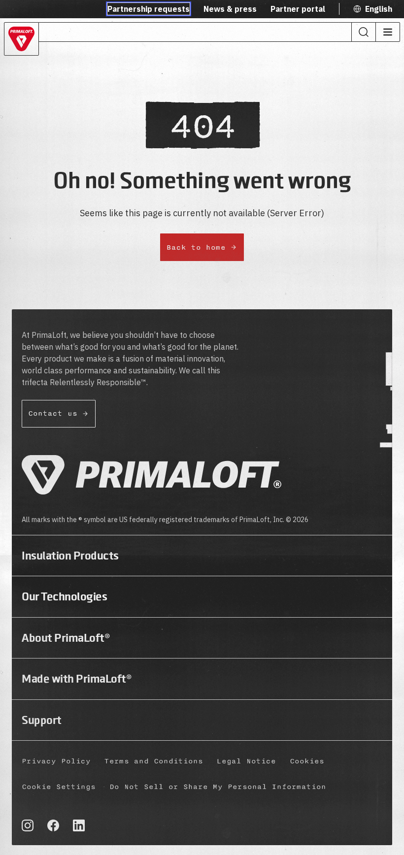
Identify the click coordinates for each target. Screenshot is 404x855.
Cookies (307, 761)
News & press (230, 9)
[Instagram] (28, 825)
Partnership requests (148, 9)
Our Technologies (64, 596)
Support (42, 720)
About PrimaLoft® (66, 637)
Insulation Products (70, 555)
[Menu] (387, 32)
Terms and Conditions (153, 761)
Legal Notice (246, 761)
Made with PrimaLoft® (77, 678)
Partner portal (297, 9)
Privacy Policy (56, 761)
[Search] (363, 32)
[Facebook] (53, 825)
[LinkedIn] (79, 825)
